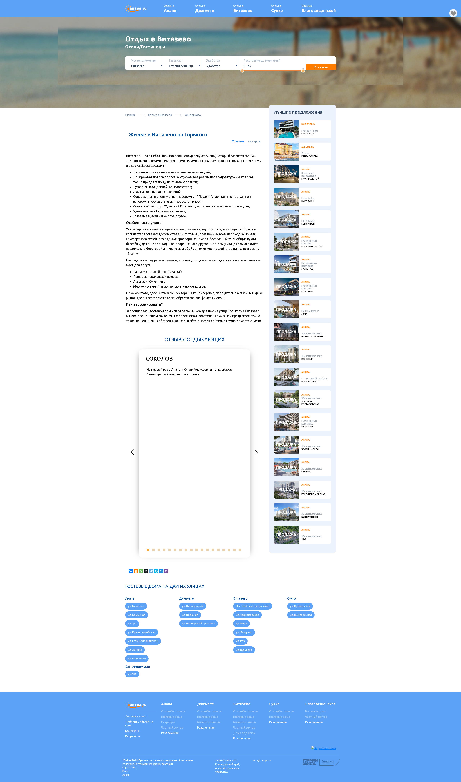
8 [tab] (186, 550)
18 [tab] (240, 550)
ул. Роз (240, 640)
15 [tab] (223, 550)
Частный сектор (172, 727)
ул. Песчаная (190, 614)
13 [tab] (213, 550)
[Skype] (156, 571)
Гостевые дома (171, 716)
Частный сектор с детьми (252, 606)
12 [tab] (207, 550)
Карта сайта (129, 767)
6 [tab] (175, 550)
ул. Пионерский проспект (198, 623)
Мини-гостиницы (208, 722)
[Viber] (166, 571)
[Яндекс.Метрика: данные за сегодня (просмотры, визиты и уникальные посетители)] (323, 748)
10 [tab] (196, 550)
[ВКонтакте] (131, 571)
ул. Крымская (136, 614)
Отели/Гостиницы (173, 711)
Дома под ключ (244, 733)
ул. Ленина (135, 649)
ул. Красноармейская (141, 632)
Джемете (205, 704)
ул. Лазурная (244, 632)
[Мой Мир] (161, 571)
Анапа (166, 704)
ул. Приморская (300, 606)
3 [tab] (159, 550)
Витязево (241, 704)
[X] (146, 571)
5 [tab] (169, 550)
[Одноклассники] (136, 571)
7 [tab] (180, 550)
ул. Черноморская (247, 614)
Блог (125, 771)
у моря (132, 623)
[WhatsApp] (141, 571)
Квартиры (168, 722)
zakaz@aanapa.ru (261, 760)
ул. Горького (136, 606)
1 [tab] (148, 550)
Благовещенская (320, 704)
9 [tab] (191, 550)
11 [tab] (202, 550)
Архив (126, 774)
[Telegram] (151, 571)
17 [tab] (234, 550)
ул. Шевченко (137, 658)
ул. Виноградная (192, 606)
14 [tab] (218, 550)
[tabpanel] (194, 372)
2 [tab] (153, 550)
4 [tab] (164, 550)
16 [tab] (229, 550)
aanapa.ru (167, 764)
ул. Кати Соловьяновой (143, 640)
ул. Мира (241, 623)
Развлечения (170, 733)
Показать (321, 67)
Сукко (274, 704)
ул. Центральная (301, 614)
